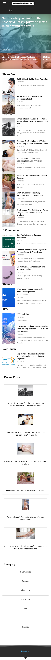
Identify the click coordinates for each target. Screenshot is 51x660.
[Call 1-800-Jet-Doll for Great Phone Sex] (8, 87)
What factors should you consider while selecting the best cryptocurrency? (30, 291)
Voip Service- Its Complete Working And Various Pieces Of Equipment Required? (31, 356)
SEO (25, 617)
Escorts (25, 608)
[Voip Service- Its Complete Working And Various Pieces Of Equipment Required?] (8, 362)
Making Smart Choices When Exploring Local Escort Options (29, 159)
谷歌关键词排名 (23, 314)
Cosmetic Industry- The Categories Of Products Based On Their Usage (32, 250)
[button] (10, 10)
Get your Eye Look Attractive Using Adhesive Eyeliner (31, 268)
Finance (25, 627)
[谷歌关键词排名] (8, 322)
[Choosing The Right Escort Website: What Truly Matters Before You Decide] (20, 68)
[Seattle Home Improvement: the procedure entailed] (8, 104)
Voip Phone (25, 599)
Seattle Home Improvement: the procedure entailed (29, 97)
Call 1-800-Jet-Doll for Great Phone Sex (32, 79)
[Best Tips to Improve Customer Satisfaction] (8, 243)
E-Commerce (25, 572)
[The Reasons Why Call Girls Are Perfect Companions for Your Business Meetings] (8, 218)
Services (25, 581)
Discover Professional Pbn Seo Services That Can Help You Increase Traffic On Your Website (32, 328)
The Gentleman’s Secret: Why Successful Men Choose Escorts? (30, 194)
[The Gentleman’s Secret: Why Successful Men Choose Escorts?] (8, 201)
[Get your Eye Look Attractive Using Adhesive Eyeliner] (8, 275)
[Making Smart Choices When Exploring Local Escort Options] (8, 166)
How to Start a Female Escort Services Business (25, 490)
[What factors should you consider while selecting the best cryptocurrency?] (8, 297)
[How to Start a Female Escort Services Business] (8, 183)
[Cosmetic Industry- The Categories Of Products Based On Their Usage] (8, 257)
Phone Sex (25, 590)
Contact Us (25, 651)
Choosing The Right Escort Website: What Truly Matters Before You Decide (32, 142)
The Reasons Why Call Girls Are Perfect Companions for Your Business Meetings (32, 212)
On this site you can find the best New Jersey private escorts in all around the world (32, 121)
